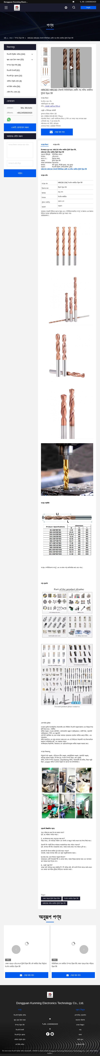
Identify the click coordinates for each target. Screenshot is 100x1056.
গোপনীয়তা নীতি (80, 1044)
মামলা (80, 1035)
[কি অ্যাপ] (8, 119)
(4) (13, 92)
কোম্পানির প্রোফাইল (80, 1015)
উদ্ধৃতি (88, 8)
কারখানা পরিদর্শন (80, 1020)
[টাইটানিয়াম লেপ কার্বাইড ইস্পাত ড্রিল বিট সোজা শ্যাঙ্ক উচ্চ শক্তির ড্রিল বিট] (73, 943)
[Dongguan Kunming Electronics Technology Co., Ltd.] (73, 2)
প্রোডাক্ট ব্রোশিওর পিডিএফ (52, 106)
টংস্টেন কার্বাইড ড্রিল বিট (71, 898)
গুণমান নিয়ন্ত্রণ (80, 1025)
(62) (13, 70)
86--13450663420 (89, 2)
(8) (14, 81)
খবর (80, 1030)
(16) (14, 76)
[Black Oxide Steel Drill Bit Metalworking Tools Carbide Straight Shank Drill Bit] (71, 67)
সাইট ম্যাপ (80, 1039)
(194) (16, 54)
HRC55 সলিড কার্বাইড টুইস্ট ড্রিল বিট (54, 903)
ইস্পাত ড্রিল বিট (19, 38)
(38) (14, 65)
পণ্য (10, 38)
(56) (13, 86)
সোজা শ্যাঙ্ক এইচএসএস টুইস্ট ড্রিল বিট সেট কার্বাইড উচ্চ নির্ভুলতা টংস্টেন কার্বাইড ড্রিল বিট (26, 964)
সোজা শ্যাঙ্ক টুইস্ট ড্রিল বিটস (51, 898)
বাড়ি (5, 38)
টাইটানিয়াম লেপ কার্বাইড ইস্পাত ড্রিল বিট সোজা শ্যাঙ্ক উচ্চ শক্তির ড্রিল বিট (72, 964)
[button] (45, 85)
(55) (15, 60)
